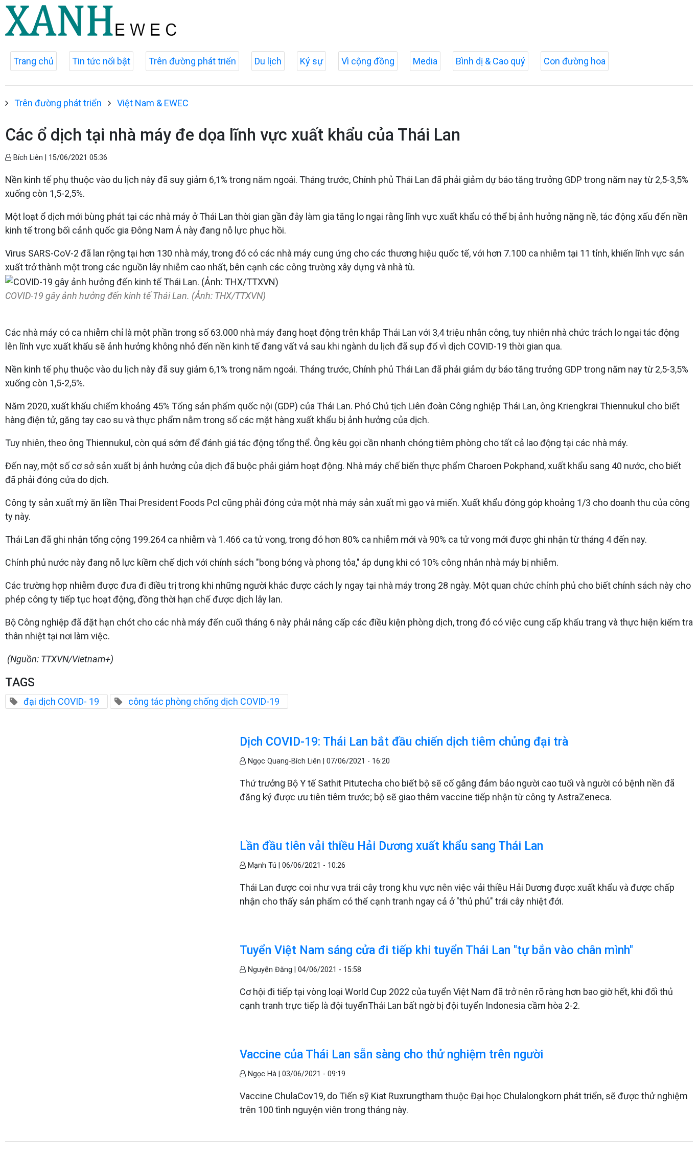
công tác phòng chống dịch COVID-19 (204, 701)
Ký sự (311, 61)
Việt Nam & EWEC (153, 103)
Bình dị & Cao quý (490, 61)
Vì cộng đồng (367, 61)
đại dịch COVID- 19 (61, 701)
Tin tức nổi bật (101, 61)
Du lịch (268, 61)
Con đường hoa (575, 61)
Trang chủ (33, 61)
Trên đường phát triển (192, 61)
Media (425, 61)
